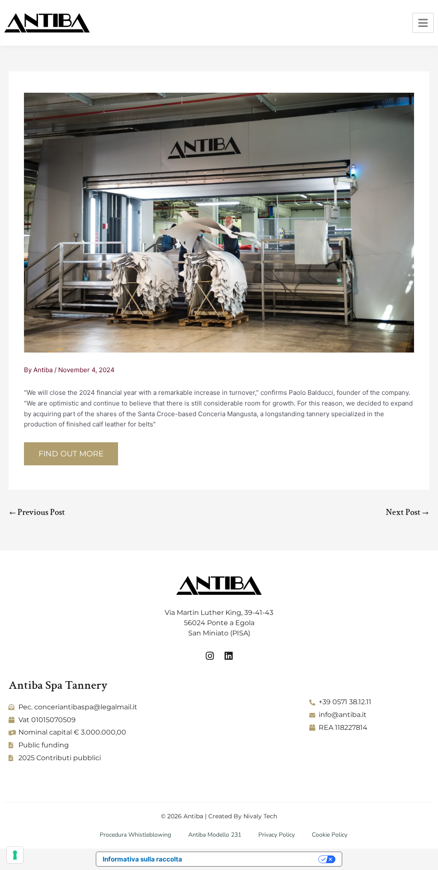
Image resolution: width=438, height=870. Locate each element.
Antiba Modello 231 (214, 835)
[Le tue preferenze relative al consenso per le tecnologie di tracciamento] (15, 855)
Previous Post (37, 512)
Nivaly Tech (260, 816)
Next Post (407, 512)
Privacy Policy (276, 835)
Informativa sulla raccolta (142, 859)
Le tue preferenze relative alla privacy (254, 859)
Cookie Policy (329, 835)
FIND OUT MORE (71, 454)
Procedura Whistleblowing (135, 835)
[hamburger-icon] (423, 23)
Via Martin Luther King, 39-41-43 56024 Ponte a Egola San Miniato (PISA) (219, 622)
